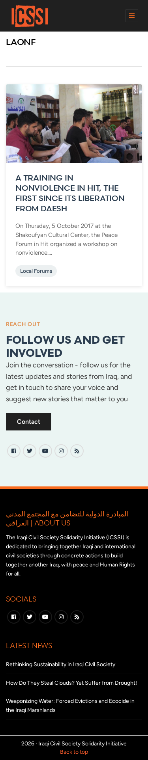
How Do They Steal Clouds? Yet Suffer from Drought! (71, 683)
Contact (28, 421)
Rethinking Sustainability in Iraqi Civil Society (60, 664)
